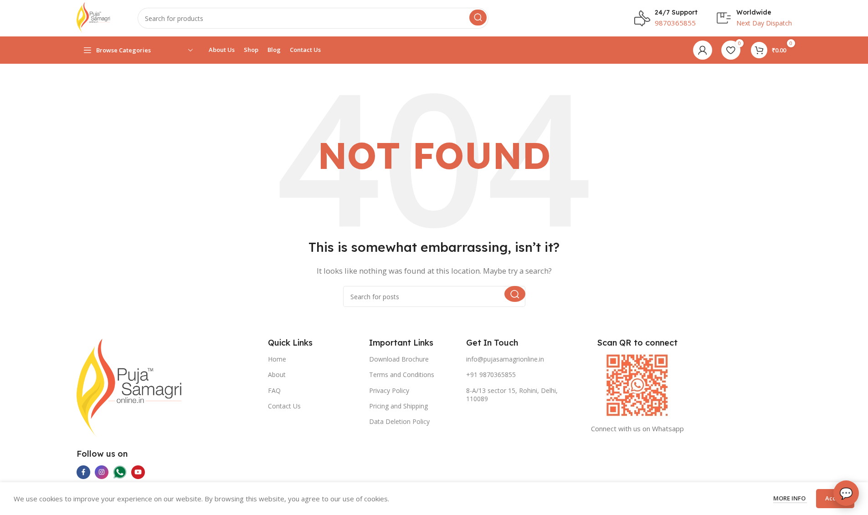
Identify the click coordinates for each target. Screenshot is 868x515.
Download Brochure (399, 359)
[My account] (702, 50)
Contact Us (284, 406)
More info (790, 498)
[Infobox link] (666, 18)
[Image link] (129, 387)
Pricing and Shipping (398, 406)
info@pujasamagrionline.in (505, 359)
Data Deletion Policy (399, 421)
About (277, 374)
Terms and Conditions (401, 374)
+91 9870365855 (491, 374)
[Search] (478, 17)
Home (277, 359)
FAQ (274, 390)
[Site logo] (93, 17)
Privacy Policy (389, 390)
